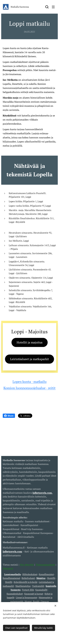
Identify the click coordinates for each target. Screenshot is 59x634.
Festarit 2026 (28, 589)
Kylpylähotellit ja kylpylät (25, 582)
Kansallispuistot (46, 574)
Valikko (53, 7)
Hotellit (8, 582)
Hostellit (51, 578)
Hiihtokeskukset (29, 574)
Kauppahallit (41, 589)
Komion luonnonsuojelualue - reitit (29, 388)
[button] (47, 7)
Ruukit (36, 601)
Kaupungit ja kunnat (33, 593)
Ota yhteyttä (26, 564)
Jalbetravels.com (12, 551)
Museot (28, 601)
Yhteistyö (8, 568)
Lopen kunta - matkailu (30, 381)
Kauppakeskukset (15, 593)
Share (10, 415)
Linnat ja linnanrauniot (26, 597)
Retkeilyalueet (28, 578)
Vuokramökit (38, 585)
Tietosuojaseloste (45, 564)
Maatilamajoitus (23, 585)
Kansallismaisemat (11, 578)
